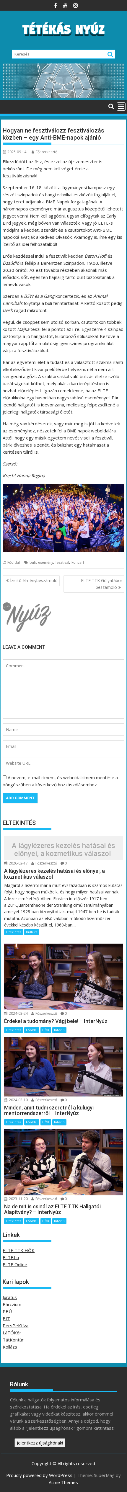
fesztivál (62, 562)
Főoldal (13, 562)
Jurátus (10, 1297)
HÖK (45, 1030)
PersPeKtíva (15, 1325)
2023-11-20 (18, 1198)
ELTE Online (15, 1264)
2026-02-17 (18, 863)
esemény (45, 562)
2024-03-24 (18, 1013)
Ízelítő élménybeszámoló (34, 580)
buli (33, 562)
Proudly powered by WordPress (39, 1475)
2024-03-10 (18, 1099)
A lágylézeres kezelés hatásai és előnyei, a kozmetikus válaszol (63, 849)
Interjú (59, 1030)
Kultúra (32, 932)
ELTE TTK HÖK (19, 1250)
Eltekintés (13, 932)
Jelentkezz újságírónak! (40, 1443)
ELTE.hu (11, 1257)
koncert (77, 562)
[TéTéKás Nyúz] (63, 96)
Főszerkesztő (46, 151)
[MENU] (121, 106)
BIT (6, 1318)
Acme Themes (63, 1482)
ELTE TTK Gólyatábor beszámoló (101, 584)
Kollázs (10, 1347)
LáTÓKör (12, 1333)
